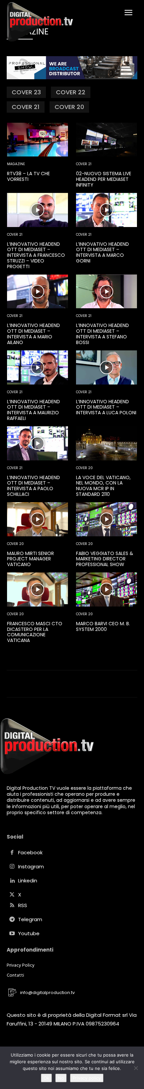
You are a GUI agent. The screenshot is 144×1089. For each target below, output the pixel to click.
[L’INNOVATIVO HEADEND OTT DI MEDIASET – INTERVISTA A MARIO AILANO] (37, 292)
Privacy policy (87, 1078)
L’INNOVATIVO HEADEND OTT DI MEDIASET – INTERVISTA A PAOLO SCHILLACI (33, 486)
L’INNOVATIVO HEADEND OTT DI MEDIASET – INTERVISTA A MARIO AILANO (33, 333)
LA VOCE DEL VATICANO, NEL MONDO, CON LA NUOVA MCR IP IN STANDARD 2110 (103, 486)
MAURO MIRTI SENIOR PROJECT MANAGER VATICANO (30, 559)
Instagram (31, 866)
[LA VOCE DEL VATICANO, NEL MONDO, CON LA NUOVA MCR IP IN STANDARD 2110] (106, 443)
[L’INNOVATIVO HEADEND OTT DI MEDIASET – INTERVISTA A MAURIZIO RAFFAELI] (37, 367)
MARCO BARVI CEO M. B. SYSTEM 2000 (103, 626)
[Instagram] (12, 867)
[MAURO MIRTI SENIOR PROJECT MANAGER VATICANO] (37, 519)
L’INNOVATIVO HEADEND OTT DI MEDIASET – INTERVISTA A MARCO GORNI (102, 252)
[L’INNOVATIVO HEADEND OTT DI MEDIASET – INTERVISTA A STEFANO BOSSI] (106, 292)
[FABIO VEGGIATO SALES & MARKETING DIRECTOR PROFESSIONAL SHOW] (106, 519)
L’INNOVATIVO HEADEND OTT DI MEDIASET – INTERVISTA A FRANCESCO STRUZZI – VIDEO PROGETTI (36, 255)
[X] (12, 895)
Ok (46, 1078)
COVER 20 (69, 107)
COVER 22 (70, 92)
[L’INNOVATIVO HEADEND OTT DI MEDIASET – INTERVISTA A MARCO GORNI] (106, 210)
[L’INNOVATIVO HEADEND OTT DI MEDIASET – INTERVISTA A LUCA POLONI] (106, 367)
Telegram (30, 919)
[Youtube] (12, 934)
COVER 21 (26, 107)
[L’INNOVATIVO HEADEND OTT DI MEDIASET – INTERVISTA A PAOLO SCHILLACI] (37, 443)
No (61, 1078)
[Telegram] (12, 919)
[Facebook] (12, 853)
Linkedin (27, 880)
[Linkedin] (12, 881)
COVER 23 (26, 92)
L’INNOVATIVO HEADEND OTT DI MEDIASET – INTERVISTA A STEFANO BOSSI (102, 333)
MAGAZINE (16, 164)
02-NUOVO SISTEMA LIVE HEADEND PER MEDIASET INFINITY (103, 179)
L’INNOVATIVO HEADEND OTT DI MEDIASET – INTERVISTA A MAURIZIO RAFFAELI (33, 410)
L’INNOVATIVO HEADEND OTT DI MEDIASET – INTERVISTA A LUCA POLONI (106, 407)
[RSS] (12, 905)
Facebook (30, 852)
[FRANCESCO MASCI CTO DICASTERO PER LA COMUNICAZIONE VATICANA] (37, 589)
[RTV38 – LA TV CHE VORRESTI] (37, 140)
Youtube (29, 933)
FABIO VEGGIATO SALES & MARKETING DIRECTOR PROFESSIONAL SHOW (104, 559)
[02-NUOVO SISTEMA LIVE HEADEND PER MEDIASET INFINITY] (106, 140)
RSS (22, 905)
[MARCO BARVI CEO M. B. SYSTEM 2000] (106, 589)
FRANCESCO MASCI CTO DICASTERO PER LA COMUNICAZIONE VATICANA (34, 632)
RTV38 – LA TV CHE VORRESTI (28, 176)
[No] (135, 1068)
